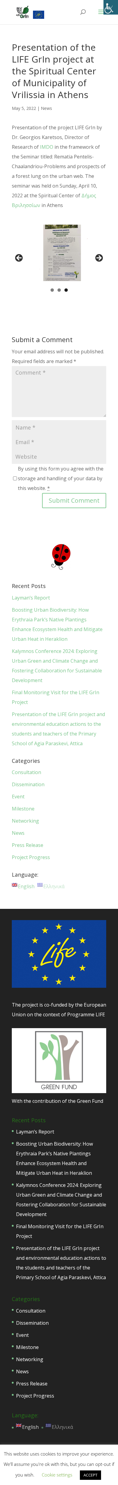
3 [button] (66, 290)
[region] (59, 260)
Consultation (26, 772)
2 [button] (59, 290)
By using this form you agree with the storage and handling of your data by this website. (60, 478)
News (46, 108)
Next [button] (98, 258)
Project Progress (31, 857)
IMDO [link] (46, 147)
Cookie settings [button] (57, 1475)
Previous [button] (19, 258)
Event (18, 796)
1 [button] (52, 290)
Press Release (27, 845)
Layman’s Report (31, 597)
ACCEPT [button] (90, 1475)
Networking (25, 820)
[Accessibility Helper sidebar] (110, 7)
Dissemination (28, 784)
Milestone (23, 808)
